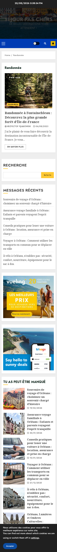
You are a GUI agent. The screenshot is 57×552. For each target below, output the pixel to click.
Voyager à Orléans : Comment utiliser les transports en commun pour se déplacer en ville (27, 245)
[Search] (45, 43)
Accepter (10, 546)
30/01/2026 (36, 433)
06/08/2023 (42, 126)
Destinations (13, 104)
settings (35, 537)
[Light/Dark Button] (36, 43)
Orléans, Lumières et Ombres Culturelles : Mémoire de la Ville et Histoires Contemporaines (14, 523)
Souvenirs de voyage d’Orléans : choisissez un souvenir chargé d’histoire (14, 399)
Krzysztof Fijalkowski (19, 126)
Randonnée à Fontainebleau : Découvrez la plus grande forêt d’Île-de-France (28, 90)
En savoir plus (15, 146)
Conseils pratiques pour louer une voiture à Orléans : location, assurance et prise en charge (28, 229)
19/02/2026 (36, 408)
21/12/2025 (36, 483)
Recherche (15, 165)
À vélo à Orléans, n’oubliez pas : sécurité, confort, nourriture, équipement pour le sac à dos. (27, 260)
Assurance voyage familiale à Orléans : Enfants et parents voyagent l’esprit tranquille (26, 214)
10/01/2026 (36, 458)
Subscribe (53, 43)
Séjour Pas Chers (28, 19)
